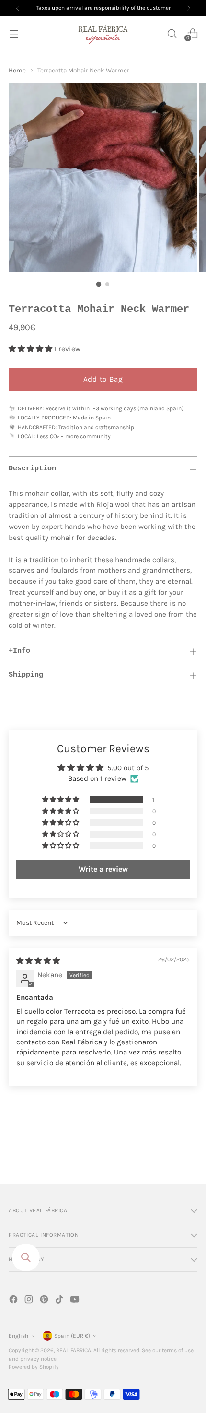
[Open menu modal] (13, 33)
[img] (38, 961)
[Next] (188, 8)
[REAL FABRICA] (103, 33)
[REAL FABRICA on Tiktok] (60, 1300)
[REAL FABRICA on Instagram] (29, 1300)
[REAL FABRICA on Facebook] (14, 1300)
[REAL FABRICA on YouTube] (75, 1300)
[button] (172, 33)
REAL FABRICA (73, 1350)
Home (17, 70)
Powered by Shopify (34, 1367)
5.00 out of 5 (128, 768)
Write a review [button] (103, 869)
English (18, 1335)
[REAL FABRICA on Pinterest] (45, 1300)
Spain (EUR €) (72, 1335)
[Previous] (17, 8)
